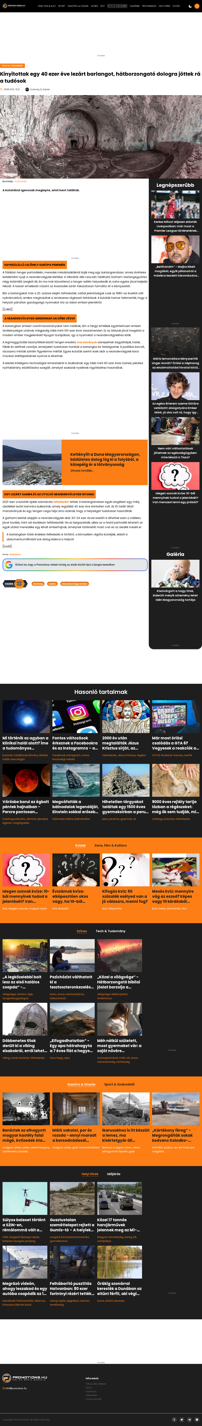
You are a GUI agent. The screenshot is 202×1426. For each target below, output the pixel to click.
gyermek (126, 819)
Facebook (58, 755)
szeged (55, 1237)
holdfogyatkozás (14, 819)
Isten (53, 994)
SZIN (5, 1237)
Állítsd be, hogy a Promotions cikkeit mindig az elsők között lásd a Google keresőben (65, 564)
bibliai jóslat (120, 994)
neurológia (17, 759)
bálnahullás (82, 819)
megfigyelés (20, 823)
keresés (119, 1301)
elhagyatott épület (115, 1151)
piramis (114, 819)
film (184, 908)
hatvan (84, 1301)
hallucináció (58, 998)
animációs (174, 908)
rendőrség (57, 1305)
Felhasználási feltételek (96, 1383)
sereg (128, 1237)
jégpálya (73, 1301)
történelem (10, 1151)
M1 (134, 1237)
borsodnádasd (89, 1147)
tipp (30, 994)
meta (85, 755)
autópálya (104, 1241)
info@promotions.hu (16, 1388)
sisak (14, 1058)
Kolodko (157, 1147)
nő (128, 1058)
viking (6, 1058)
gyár (75, 1147)
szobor (168, 1147)
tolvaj (53, 1301)
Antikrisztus (104, 998)
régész (141, 755)
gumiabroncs (59, 1241)
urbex (26, 1147)
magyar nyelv (38, 908)
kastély (23, 1151)
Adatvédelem (92, 1395)
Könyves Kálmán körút (17, 1305)
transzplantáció (107, 1058)
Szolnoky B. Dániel (40, 89)
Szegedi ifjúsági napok (24, 1237)
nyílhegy (157, 819)
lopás (62, 1301)
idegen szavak (18, 908)
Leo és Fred (181, 1147)
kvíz (5, 908)
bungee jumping (25, 1241)
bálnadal (58, 819)
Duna (100, 1301)
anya (134, 1058)
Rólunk (89, 1387)
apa (67, 1058)
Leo (192, 1147)
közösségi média (63, 759)
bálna (69, 819)
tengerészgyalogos (16, 998)
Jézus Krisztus (127, 755)
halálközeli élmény (26, 755)
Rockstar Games (172, 755)
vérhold (31, 819)
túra (52, 1058)
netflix (188, 755)
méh (122, 1058)
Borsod (107, 1147)
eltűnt (109, 1301)
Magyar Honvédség (110, 1237)
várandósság (106, 1062)
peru (105, 819)
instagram (73, 755)
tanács (21, 994)
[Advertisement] (101, 34)
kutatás (8, 755)
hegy (59, 1058)
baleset (8, 1241)
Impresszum (91, 1391)
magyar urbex (12, 1147)
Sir (134, 819)
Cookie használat (93, 1399)
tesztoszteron (75, 994)
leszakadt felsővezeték (18, 1301)
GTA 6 (156, 755)
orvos (61, 994)
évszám (63, 908)
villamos (39, 1301)
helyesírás (115, 908)
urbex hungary (40, 1147)
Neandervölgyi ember (74, 583)
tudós (52, 583)
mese (162, 908)
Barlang (38, 583)
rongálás (158, 1151)
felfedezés (109, 755)
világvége (9, 994)
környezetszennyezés (75, 1237)
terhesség (123, 1062)
